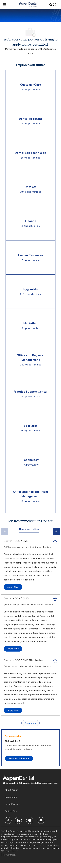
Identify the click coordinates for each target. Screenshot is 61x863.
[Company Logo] (28, 4)
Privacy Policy (9, 855)
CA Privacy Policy (9, 851)
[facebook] (8, 820)
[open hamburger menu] (4, 4)
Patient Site (11, 811)
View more (30, 723)
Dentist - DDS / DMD (16, 540)
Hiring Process (12, 804)
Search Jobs (11, 797)
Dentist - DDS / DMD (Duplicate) (23, 660)
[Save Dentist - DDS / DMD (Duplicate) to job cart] (55, 661)
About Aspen (11, 790)
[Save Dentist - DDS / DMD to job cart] (55, 541)
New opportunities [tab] (29, 529)
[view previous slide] (4, 531)
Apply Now (13, 587)
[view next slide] (56, 531)
